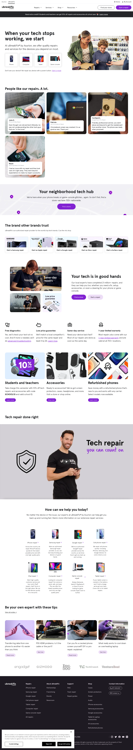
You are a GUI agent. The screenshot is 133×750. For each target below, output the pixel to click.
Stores (118, 2)
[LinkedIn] (127, 737)
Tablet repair (99, 576)
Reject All (49, 744)
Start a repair (56, 71)
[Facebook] (119, 737)
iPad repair (32, 576)
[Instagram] (112, 737)
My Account (127, 2)
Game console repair (77, 577)
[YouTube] (123, 737)
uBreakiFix (11, 2)
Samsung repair (54, 542)
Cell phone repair (99, 542)
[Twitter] (116, 737)
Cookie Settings (14, 744)
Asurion (4, 2)
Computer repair (55, 576)
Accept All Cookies (64, 744)
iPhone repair (32, 543)
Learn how (52, 341)
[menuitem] (38, 7)
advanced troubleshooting (19, 341)
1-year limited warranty (109, 337)
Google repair (77, 543)
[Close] (71, 732)
